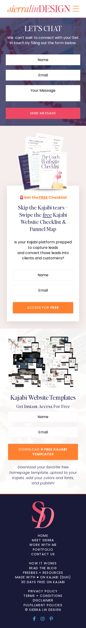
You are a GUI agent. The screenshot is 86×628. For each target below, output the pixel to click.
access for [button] (43, 307)
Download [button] (43, 451)
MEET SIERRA (43, 540)
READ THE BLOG (43, 568)
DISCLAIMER (43, 600)
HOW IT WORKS (43, 563)
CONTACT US (43, 554)
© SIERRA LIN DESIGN (43, 609)
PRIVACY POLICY (43, 591)
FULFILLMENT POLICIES (43, 605)
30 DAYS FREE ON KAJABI (43, 582)
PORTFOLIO (43, 549)
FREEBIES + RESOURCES (43, 572)
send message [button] (43, 113)
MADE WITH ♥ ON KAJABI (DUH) (43, 577)
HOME (43, 535)
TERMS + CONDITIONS (42, 595)
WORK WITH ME (43, 544)
